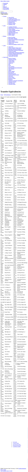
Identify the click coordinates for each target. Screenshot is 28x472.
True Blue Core (11, 83)
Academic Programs (12, 18)
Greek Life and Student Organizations (16, 39)
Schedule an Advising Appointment (15, 80)
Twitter (16, 443)
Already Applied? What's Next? (14, 47)
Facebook (15, 442)
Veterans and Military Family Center (15, 44)
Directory (5, 6)
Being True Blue (11, 37)
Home (2, 94)
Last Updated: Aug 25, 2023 (6, 470)
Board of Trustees (12, 58)
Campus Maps (11, 60)
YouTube (16, 444)
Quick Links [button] (5, 57)
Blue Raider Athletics (12, 38)
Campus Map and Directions (14, 19)
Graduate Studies (11, 31)
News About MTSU (12, 21)
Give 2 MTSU (11, 66)
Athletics (5, 4)
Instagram (17, 445)
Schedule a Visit (11, 24)
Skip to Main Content (5, 1)
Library (9, 70)
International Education (13, 32)
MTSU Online (11, 35)
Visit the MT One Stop (13, 56)
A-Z (4, 5)
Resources (10, 79)
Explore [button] (4, 16)
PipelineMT (5, 3)
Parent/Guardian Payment (13, 74)
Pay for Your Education (13, 54)
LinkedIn (16, 446)
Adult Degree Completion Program (15, 28)
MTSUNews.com (12, 73)
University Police (11, 84)
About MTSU (11, 17)
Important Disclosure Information (15, 67)
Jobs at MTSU (11, 68)
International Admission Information (15, 50)
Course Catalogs (11, 29)
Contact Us (10, 63)
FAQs (9, 65)
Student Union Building (13, 42)
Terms (4, 469)
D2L (9, 64)
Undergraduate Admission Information (16, 52)
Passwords (10, 75)
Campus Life (11, 43)
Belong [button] (4, 36)
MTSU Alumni (11, 40)
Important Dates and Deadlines (14, 49)
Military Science (11, 33)
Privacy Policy (11, 77)
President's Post (11, 22)
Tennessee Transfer (12, 81)
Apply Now (10, 46)
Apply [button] (4, 45)
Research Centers (11, 23)
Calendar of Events (12, 59)
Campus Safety (11, 61)
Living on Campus (12, 51)
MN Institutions (7, 94)
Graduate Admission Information (15, 53)
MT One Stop (11, 72)
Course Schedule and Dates (14, 30)
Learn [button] (4, 25)
